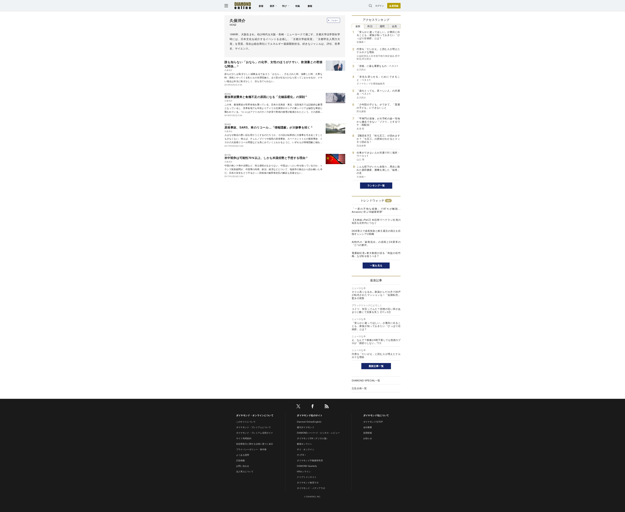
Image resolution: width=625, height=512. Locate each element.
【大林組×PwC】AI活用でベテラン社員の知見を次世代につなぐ (376, 221)
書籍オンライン (304, 443)
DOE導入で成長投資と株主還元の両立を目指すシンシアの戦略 (376, 232)
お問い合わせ (242, 465)
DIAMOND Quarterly (307, 465)
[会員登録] (394, 5)
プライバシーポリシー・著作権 (251, 449)
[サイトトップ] (243, 5)
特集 (297, 5)
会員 (394, 26)
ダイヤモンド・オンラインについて (254, 415)
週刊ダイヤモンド (305, 427)
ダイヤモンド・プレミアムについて (253, 427)
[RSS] (327, 406)
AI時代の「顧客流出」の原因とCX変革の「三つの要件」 (376, 243)
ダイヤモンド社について (376, 415)
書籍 (310, 5)
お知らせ (367, 438)
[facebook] (312, 406)
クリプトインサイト (306, 476)
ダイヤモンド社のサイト (310, 415)
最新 (358, 26)
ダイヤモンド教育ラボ (308, 482)
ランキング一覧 (376, 185)
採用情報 (367, 432)
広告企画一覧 (359, 388)
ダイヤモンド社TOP (373, 421)
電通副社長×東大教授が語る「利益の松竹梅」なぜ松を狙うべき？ (376, 254)
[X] (298, 406)
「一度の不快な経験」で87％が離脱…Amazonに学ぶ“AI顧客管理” (376, 210)
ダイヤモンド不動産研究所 (310, 460)
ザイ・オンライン (305, 449)
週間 (382, 26)
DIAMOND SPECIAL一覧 (366, 380)
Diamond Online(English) (309, 421)
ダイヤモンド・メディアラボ (311, 488)
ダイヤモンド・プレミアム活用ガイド (254, 432)
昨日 (370, 26)
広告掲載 (240, 460)
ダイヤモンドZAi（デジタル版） (312, 438)
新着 (261, 5)
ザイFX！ (301, 454)
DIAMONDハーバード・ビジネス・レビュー (318, 432)
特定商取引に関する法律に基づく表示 (254, 443)
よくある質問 (242, 454)
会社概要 (367, 427)
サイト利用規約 (243, 438)
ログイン (379, 6)
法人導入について (245, 471)
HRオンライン (304, 471)
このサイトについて (246, 421)
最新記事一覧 (376, 366)
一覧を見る (376, 265)
